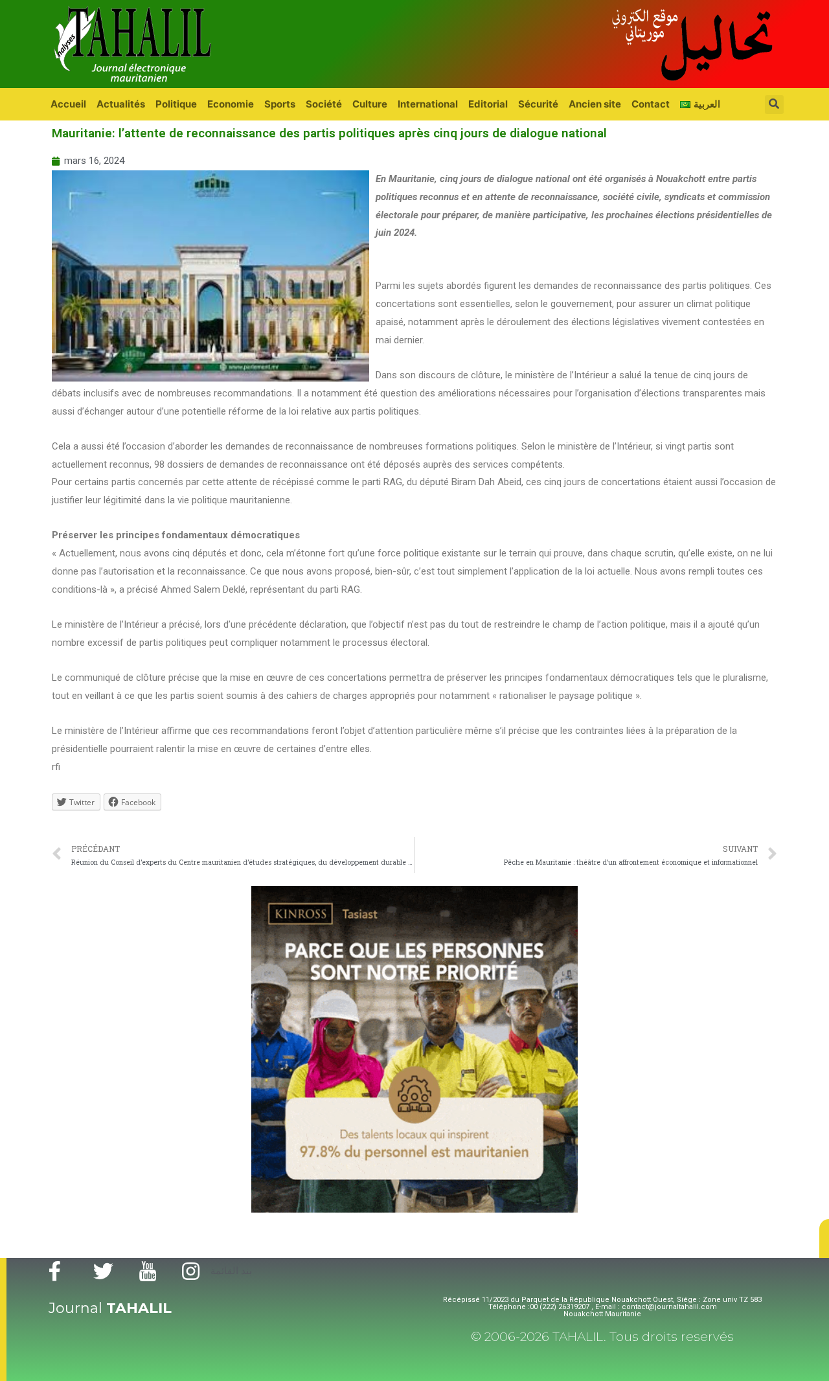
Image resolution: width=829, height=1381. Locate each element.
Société (324, 104)
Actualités (121, 104)
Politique (176, 104)
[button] (824, 1238)
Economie (230, 104)
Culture (369, 104)
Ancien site (595, 104)
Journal (110, 1308)
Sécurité (538, 104)
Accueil (68, 104)
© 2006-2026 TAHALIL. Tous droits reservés (602, 1336)
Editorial (488, 104)
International (428, 104)
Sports (279, 104)
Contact (650, 104)
